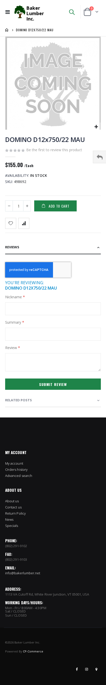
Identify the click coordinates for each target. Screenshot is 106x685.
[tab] (53, 247)
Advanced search (18, 475)
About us (12, 501)
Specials (11, 525)
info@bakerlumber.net (22, 573)
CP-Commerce (33, 651)
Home (7, 30)
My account (14, 463)
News (9, 519)
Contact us (13, 507)
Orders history (16, 469)
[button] (96, 126)
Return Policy (15, 513)
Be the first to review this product (54, 149)
